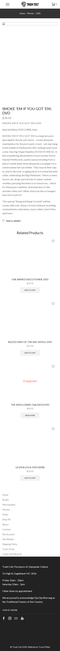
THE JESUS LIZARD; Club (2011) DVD (30, 404)
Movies (30, 13)
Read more (30, 415)
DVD (38, 13)
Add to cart (30, 290)
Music (5, 514)
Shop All (6, 519)
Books (5, 499)
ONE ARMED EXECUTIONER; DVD (30, 279)
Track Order (8, 549)
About (5, 524)
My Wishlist (8, 539)
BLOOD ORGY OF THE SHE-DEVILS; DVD (30, 342)
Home (22, 13)
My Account (8, 534)
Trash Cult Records (12, 554)
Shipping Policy (9, 544)
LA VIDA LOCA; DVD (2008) (30, 467)
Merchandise (8, 504)
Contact (6, 529)
